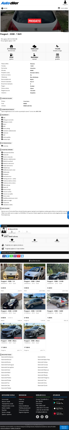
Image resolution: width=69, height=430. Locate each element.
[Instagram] (42, 417)
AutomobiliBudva (6, 362)
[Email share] (18, 256)
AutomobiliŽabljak (6, 388)
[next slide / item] (67, 21)
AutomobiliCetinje (42, 362)
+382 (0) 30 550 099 (42, 410)
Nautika (4, 410)
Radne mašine (6, 408)
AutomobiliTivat (42, 380)
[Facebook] (37, 417)
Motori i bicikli (6, 401)
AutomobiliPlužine (6, 378)
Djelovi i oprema (6, 414)
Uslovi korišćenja (24, 406)
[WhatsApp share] (11, 256)
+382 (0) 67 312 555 (42, 408)
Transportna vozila (7, 404)
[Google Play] (58, 403)
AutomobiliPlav (5, 375)
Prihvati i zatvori (64, 427)
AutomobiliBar (42, 357)
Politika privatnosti (24, 408)
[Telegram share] (22, 256)
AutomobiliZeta (5, 385)
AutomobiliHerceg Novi (7, 367)
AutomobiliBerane (6, 359)
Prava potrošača (24, 410)
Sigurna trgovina (24, 412)
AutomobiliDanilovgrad (7, 365)
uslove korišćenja (5, 428)
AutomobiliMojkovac (43, 370)
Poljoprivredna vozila (8, 406)
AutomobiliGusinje (43, 365)
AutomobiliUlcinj (42, 383)
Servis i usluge (6, 412)
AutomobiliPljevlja (43, 375)
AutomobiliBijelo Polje (44, 359)
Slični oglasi (35, 261)
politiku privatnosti (15, 428)
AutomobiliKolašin (43, 367)
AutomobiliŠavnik (42, 385)
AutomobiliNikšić (5, 372)
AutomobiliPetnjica (43, 372)
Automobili (5, 399)
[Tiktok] (46, 417)
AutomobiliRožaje (6, 380)
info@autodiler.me (41, 412)
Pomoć (21, 404)
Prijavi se (21, 399)
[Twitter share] (7, 256)
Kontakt (21, 401)
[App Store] (58, 408)
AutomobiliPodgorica (43, 378)
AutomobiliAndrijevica (7, 357)
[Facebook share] (4, 256)
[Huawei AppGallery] (58, 413)
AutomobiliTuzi (5, 383)
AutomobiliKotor (5, 370)
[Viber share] (15, 256)
